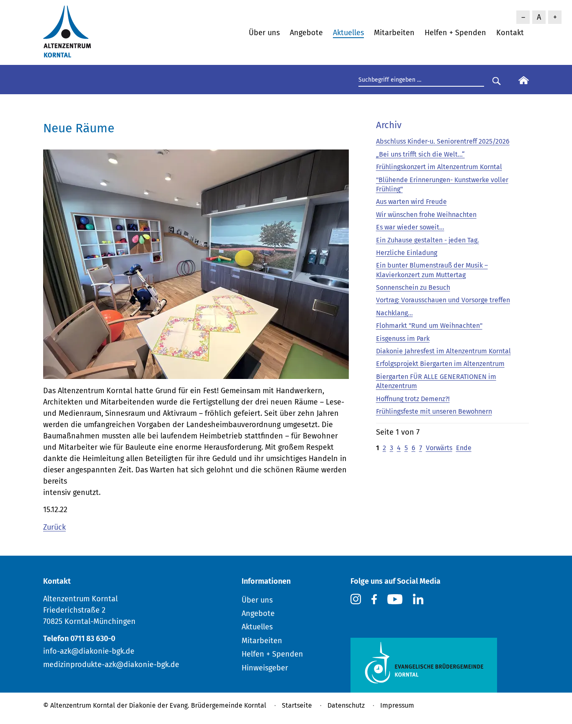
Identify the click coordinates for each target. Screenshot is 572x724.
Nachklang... (394, 313)
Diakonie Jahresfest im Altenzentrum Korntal (443, 351)
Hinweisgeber (265, 667)
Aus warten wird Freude (411, 202)
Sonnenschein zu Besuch (413, 287)
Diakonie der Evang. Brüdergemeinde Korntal (197, 705)
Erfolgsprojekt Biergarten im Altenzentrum (440, 364)
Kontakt (510, 32)
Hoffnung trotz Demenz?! (413, 399)
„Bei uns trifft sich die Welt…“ (420, 154)
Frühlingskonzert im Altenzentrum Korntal (439, 167)
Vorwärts (439, 448)
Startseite (297, 705)
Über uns (264, 32)
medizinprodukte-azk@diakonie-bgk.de (111, 664)
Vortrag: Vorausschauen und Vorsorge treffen (443, 300)
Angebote (306, 32)
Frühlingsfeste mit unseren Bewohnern (434, 411)
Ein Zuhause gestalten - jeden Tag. (427, 240)
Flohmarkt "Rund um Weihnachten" (429, 326)
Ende (464, 448)
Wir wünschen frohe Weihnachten (426, 215)
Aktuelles (348, 32)
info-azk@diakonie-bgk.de (88, 651)
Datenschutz (346, 705)
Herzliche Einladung (406, 253)
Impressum (397, 705)
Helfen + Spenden (455, 32)
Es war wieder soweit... (410, 227)
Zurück (54, 527)
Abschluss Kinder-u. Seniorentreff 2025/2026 (443, 141)
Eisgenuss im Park (403, 339)
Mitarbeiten (394, 32)
